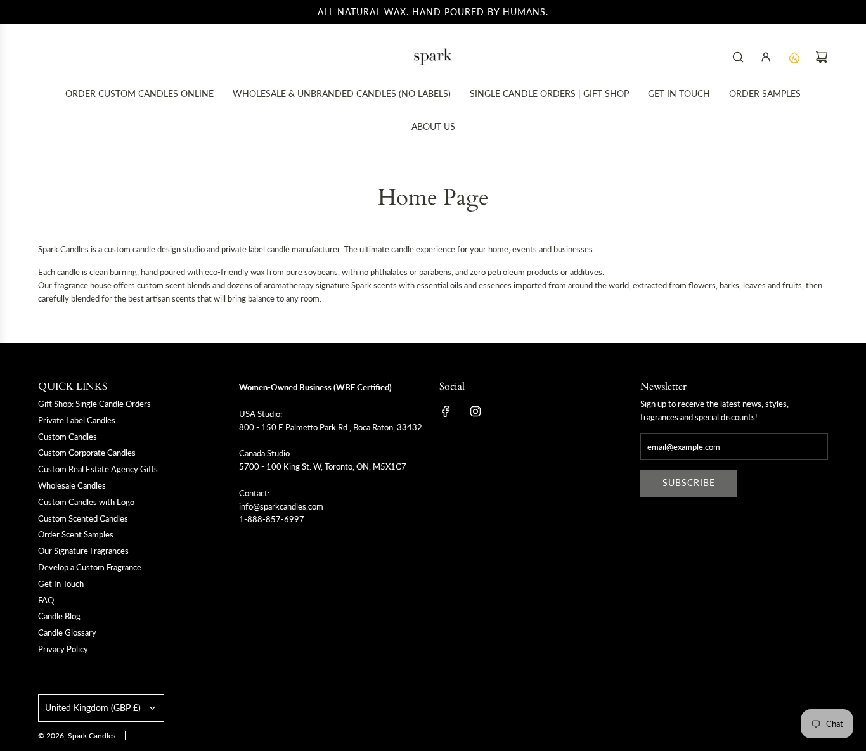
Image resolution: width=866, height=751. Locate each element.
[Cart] (822, 57)
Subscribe (688, 482)
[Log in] (766, 57)
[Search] (738, 57)
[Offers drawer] (794, 57)
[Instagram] (475, 411)
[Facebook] (446, 411)
